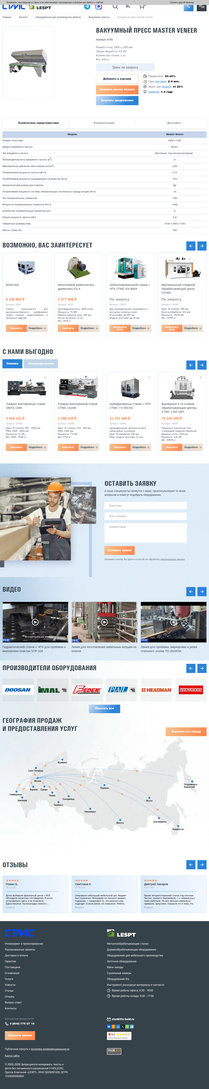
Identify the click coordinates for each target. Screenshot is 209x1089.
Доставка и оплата (16, 956)
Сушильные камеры (119, 973)
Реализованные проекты (20, 950)
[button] (188, 6)
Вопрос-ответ (13, 1003)
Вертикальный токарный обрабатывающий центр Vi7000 (178, 288)
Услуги (9, 979)
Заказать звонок (20, 1035)
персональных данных (172, 559)
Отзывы (15, 865)
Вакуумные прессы (99, 17)
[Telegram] (132, 1027)
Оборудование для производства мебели (58, 17)
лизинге (166, 87)
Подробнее (35, 328)
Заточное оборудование (122, 961)
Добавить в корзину (117, 79)
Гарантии (10, 961)
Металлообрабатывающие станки (127, 944)
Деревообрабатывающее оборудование (131, 950)
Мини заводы (115, 967)
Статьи (9, 991)
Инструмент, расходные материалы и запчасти (135, 985)
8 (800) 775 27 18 (22, 1024)
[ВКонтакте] (109, 1027)
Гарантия (153, 92)
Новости (10, 985)
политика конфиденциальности (50, 1049)
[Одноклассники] (113, 1027)
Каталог (23, 17)
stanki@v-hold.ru (123, 1019)
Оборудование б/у (118, 979)
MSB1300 (12, 285)
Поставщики (12, 967)
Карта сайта (12, 1055)
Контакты (10, 1008)
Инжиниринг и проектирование (24, 944)
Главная (6, 17)
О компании (12, 973)
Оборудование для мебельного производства (135, 956)
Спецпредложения (41, 364)
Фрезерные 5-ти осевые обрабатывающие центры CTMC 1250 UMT (179, 407)
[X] (123, 1027)
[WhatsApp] (127, 1027)
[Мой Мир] (118, 1027)
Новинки (12, 364)
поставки (160, 82)
